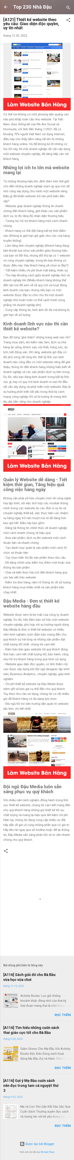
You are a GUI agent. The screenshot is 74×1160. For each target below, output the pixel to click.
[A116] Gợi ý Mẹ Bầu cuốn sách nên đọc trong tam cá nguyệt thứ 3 (31, 1085)
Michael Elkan (47, 1152)
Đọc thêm (63, 1015)
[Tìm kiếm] (68, 8)
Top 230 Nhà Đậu (32, 7)
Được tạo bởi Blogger (39, 1144)
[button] (68, 21)
